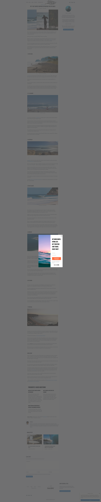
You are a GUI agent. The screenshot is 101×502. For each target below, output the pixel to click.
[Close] (61, 236)
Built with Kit (56, 265)
